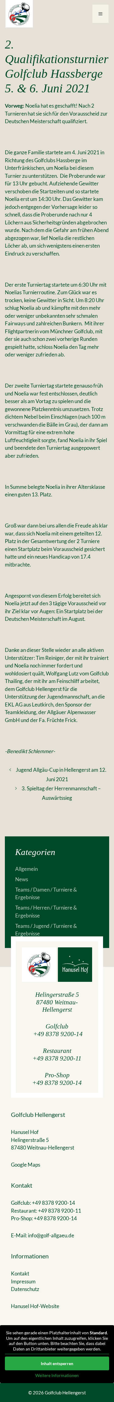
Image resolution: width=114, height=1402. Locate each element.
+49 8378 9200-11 (57, 1058)
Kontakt (20, 1273)
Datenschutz (25, 1289)
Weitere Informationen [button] (57, 1375)
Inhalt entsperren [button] (57, 1363)
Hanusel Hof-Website (35, 1306)
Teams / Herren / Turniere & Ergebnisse (46, 911)
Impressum (23, 1281)
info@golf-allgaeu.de (51, 1235)
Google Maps (25, 1164)
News (21, 879)
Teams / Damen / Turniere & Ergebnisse (46, 893)
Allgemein (26, 869)
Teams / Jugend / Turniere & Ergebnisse (46, 930)
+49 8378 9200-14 (58, 1033)
